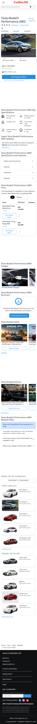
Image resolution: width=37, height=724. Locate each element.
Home (3, 645)
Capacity (7, 167)
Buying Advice (7, 674)
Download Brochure (19, 315)
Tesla (14, 645)
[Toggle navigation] (3, 2)
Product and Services (10, 669)
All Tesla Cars (6, 549)
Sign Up (27, 696)
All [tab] (12, 197)
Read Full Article (14, 408)
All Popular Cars (7, 617)
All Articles (4, 413)
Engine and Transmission (12, 161)
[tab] (25, 196)
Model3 (20, 645)
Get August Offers (18, 77)
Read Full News (14, 348)
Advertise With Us (9, 664)
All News (4, 353)
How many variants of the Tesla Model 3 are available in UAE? (18, 439)
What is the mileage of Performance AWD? (17, 446)
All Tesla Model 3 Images (10, 287)
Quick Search (7, 679)
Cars (8, 645)
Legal (4, 684)
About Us (6, 658)
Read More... (6, 148)
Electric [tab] (19, 197)
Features (7, 178)
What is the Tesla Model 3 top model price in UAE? (18, 425)
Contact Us (6, 661)
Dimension (7, 173)
